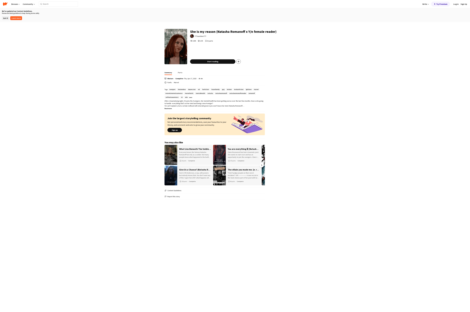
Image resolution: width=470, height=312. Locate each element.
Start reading (212, 61)
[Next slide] (261, 165)
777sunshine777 (200, 36)
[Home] (5, 4)
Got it (5, 18)
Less (190, 97)
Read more (168, 108)
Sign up (175, 130)
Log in (456, 4)
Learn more (16, 18)
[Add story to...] (238, 61)
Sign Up (464, 4)
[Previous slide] (167, 165)
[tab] (168, 73)
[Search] (41, 4)
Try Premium (441, 4)
